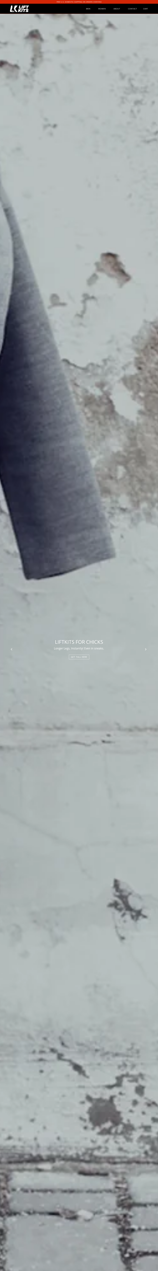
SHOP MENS (79, 657)
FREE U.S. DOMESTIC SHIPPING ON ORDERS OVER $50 (79, 2)
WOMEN (102, 9)
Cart (145, 9)
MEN (88, 9)
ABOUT (117, 9)
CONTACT (132, 9)
